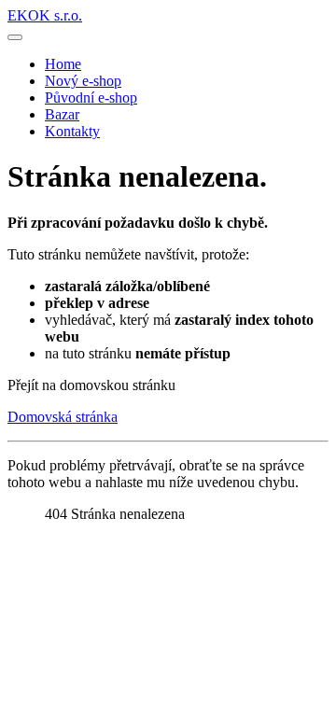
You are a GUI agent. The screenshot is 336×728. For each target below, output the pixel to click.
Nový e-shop (83, 81)
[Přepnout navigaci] (14, 37)
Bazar (62, 114)
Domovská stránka (62, 417)
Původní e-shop (91, 97)
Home (63, 64)
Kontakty (72, 131)
